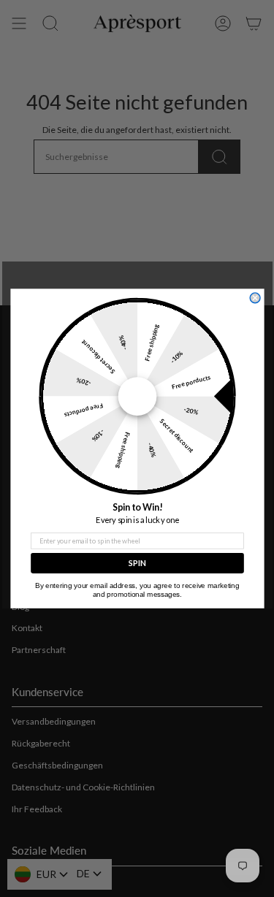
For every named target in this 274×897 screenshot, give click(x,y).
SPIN (136, 563)
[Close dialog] (255, 298)
